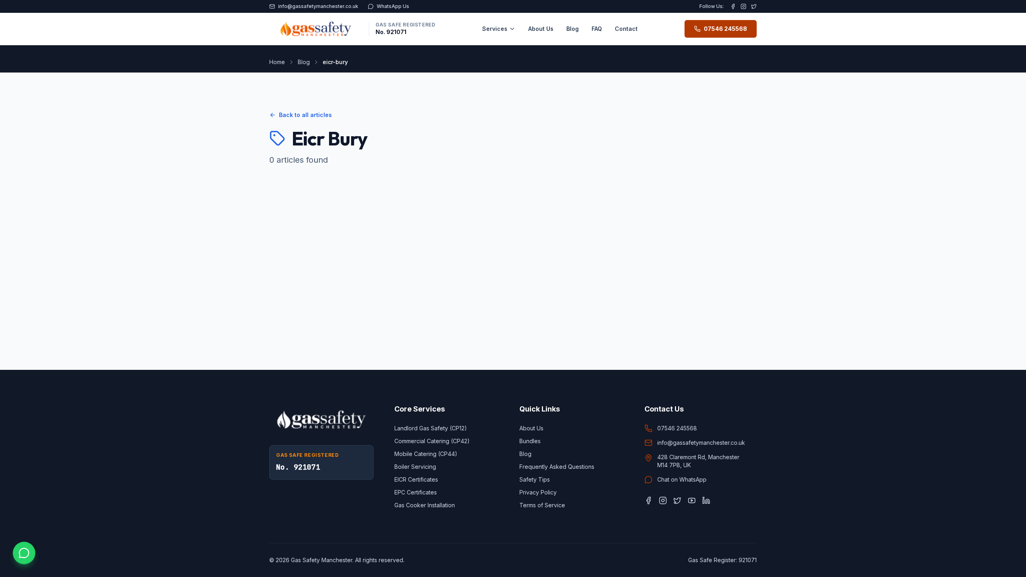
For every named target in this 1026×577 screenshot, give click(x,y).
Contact (626, 28)
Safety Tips (534, 479)
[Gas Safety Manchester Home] (315, 29)
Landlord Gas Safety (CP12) (430, 428)
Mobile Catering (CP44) (425, 453)
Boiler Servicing (415, 466)
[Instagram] (743, 6)
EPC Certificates (415, 492)
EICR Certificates (416, 479)
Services (494, 28)
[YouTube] (692, 500)
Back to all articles (305, 114)
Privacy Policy (538, 492)
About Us (540, 28)
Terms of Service (542, 505)
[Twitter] (754, 6)
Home (277, 62)
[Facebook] (733, 6)
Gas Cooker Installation (424, 505)
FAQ (597, 28)
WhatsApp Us (393, 6)
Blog (572, 28)
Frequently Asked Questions (556, 466)
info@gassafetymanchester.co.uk (318, 6)
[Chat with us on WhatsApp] (24, 553)
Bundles (530, 441)
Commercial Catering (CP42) (432, 441)
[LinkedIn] (706, 500)
